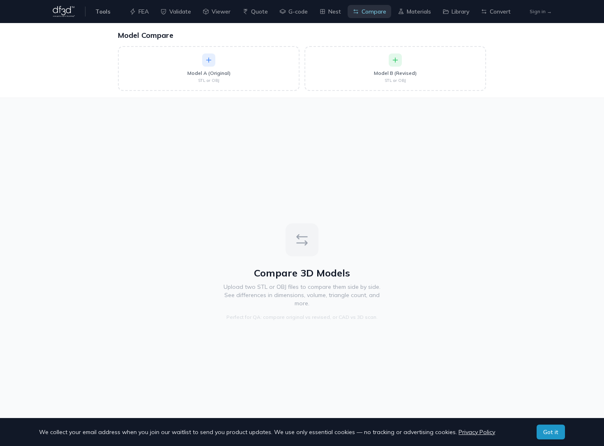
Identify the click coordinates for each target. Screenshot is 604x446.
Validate (180, 11)
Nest (334, 11)
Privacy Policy (477, 432)
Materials (419, 11)
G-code (298, 11)
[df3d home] (63, 11)
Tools (103, 11)
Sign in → (541, 11)
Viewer (221, 11)
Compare (374, 11)
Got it (550, 432)
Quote (259, 11)
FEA (143, 11)
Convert (500, 11)
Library (460, 11)
